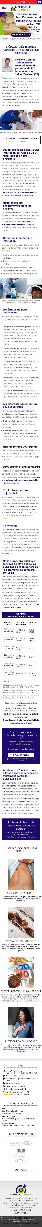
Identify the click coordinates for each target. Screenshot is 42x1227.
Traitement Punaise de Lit (13, 1203)
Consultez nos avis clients (15, 1089)
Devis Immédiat (20, 34)
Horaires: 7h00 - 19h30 (14, 1076)
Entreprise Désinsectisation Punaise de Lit (22, 1206)
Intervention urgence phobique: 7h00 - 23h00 (21, 1079)
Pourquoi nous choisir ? (15, 1086)
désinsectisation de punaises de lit (17, 192)
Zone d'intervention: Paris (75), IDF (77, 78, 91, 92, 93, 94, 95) (21, 1072)
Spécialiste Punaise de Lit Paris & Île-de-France (22, 1204)
